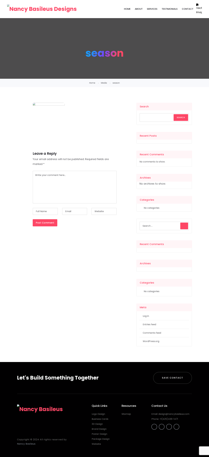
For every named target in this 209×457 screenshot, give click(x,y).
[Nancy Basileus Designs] (42, 9)
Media (104, 82)
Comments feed (152, 332)
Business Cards (100, 419)
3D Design (97, 424)
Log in (146, 316)
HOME (127, 9)
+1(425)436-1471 (169, 419)
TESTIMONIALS (170, 9)
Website (96, 444)
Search (144, 106)
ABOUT (139, 9)
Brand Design (99, 429)
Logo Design (98, 414)
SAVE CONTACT (172, 377)
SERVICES (152, 9)
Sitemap (126, 414)
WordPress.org (151, 341)
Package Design (101, 439)
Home (92, 82)
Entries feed (149, 324)
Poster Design (99, 434)
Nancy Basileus (26, 443)
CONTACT (187, 9)
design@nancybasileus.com (173, 414)
